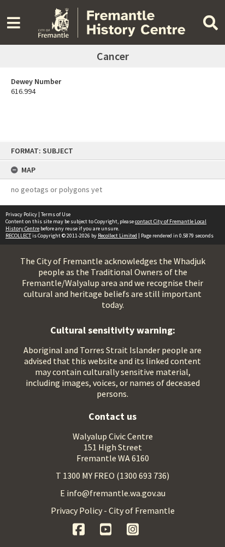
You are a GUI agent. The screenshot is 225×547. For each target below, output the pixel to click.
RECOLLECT (18, 235)
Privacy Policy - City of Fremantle (113, 510)
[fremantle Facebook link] (79, 527)
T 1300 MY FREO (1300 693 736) (112, 475)
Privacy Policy (21, 214)
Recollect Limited (117, 235)
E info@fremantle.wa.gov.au (112, 492)
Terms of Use (55, 214)
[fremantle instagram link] (133, 527)
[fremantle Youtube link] (107, 527)
